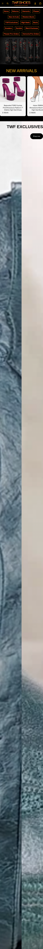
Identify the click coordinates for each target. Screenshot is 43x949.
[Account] (35, 3)
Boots (35, 22)
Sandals (19, 28)
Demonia (26, 11)
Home (6, 11)
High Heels (25, 22)
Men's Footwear (32, 28)
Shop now (36, 136)
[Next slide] (38, 96)
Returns (15, 11)
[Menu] (2, 3)
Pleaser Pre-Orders (11, 34)
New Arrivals (14, 17)
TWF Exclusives (11, 22)
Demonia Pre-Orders (31, 34)
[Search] (7, 3)
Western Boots (28, 17)
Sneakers (8, 28)
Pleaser (36, 11)
